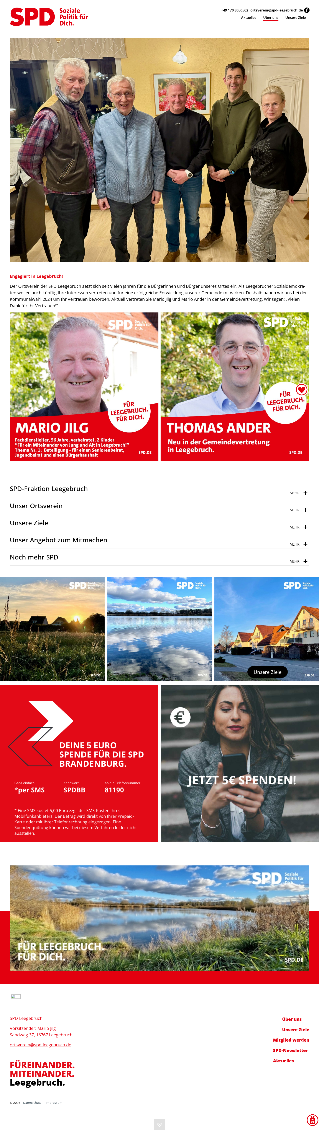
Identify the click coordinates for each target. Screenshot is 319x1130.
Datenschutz (32, 1103)
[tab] (159, 488)
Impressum (54, 1103)
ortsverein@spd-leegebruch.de (276, 10)
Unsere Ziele (267, 672)
